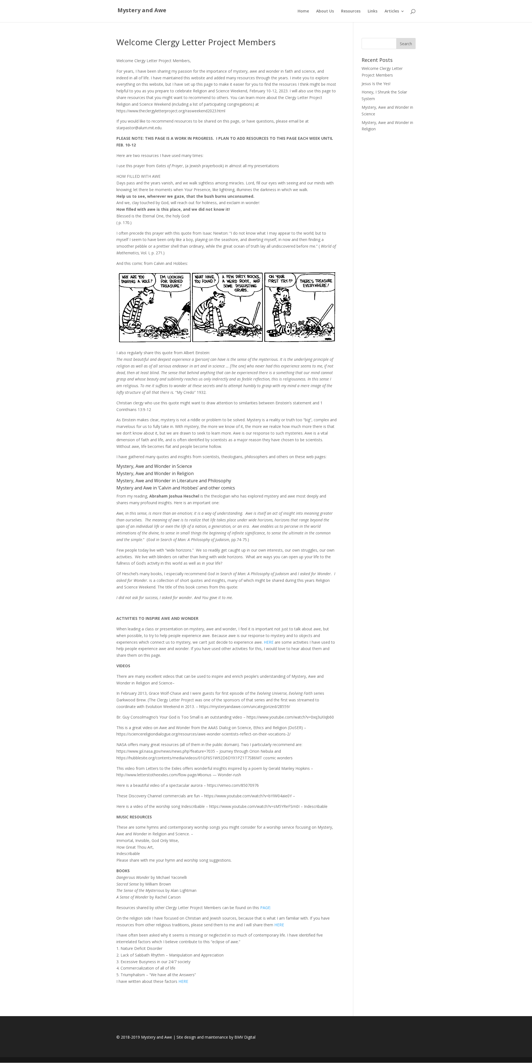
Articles (392, 11)
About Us (325, 11)
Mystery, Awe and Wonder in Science (154, 466)
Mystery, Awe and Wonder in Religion (155, 473)
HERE (268, 642)
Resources (350, 11)
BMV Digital (244, 1037)
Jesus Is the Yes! (376, 83)
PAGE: (265, 907)
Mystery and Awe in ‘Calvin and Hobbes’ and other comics (175, 488)
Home (303, 11)
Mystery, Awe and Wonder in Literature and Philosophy (173, 481)
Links (372, 11)
